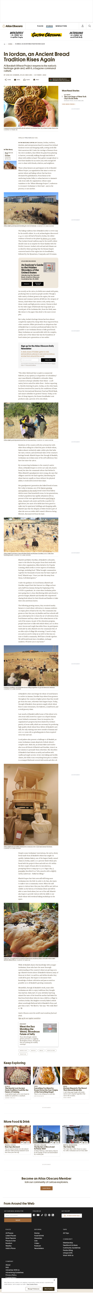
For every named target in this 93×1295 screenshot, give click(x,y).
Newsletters (39, 1248)
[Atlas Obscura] (12, 26)
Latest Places (11, 1235)
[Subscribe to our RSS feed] (53, 1215)
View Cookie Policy (32, 1284)
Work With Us (68, 1255)
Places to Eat (11, 1241)
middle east (23, 1050)
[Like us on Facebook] (34, 1215)
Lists (36, 1241)
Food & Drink (39, 1235)
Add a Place (10, 1248)
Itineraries (38, 1238)
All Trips (66, 1233)
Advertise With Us (13, 1270)
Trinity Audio (28, 137)
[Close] (54, 1280)
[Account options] (83, 26)
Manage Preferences (33, 1289)
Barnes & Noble (38, 283)
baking (33, 1050)
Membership (68, 1243)
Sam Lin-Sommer (12, 75)
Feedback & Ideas (70, 1245)
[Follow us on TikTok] (42, 1215)
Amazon (26, 284)
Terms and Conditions (31, 365)
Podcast (37, 1246)
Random (9, 1243)
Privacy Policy (11, 1275)
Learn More (46, 1188)
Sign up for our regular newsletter (29, 1018)
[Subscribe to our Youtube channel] (38, 1215)
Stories (10, 43)
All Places (9, 1233)
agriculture (51, 1050)
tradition (23, 1054)
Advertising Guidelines (15, 1272)
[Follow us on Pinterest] (49, 1215)
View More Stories (68, 104)
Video (36, 1243)
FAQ (7, 1267)
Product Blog (68, 1250)
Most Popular (11, 1238)
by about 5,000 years (48, 239)
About (8, 1265)
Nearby (9, 1246)
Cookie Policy (11, 1277)
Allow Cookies (49, 1289)
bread (41, 1050)
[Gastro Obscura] (17, 35)
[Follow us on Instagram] (46, 1215)
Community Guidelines (71, 1248)
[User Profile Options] (82, 26)
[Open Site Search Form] (89, 26)
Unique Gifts (68, 1253)
